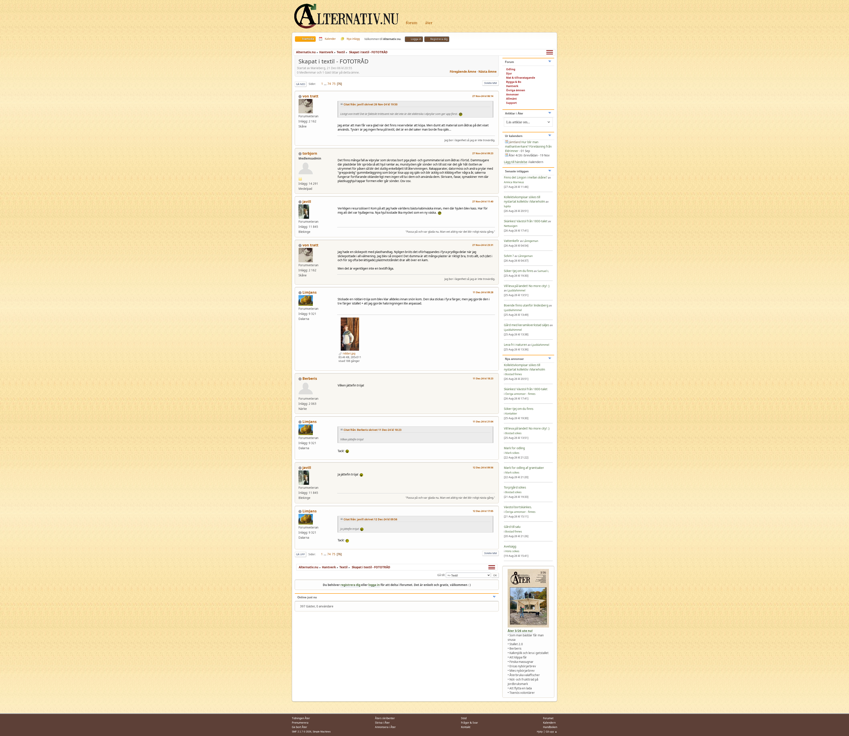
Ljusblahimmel (516, 290)
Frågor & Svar (469, 723)
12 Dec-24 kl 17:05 (483, 511)
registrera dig (350, 585)
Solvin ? (509, 256)
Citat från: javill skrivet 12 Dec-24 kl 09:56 (370, 519)
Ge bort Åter (299, 727)
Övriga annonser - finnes (520, 394)
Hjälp (540, 731)
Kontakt (465, 727)
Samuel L (543, 271)
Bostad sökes (513, 433)
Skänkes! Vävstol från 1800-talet (525, 221)
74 (329, 84)
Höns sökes (512, 551)
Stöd (464, 718)
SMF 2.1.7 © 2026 (301, 731)
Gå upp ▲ (551, 731)
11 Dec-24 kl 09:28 (483, 292)
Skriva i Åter (382, 723)
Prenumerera (300, 723)
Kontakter (511, 413)
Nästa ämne (487, 72)
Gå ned (300, 84)
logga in (374, 585)
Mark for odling (514, 448)
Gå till (440, 575)
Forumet (548, 718)
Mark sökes (512, 453)
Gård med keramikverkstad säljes (526, 325)
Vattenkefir (511, 241)
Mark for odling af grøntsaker (524, 468)
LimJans (309, 292)
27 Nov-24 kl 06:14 (482, 96)
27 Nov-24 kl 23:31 (482, 245)
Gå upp (300, 554)
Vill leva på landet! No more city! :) (526, 286)
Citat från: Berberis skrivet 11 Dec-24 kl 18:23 (373, 430)
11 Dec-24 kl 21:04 (483, 421)
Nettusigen (510, 226)
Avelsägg (510, 546)
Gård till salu (512, 527)
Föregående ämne (463, 72)
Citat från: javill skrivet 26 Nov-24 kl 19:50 (371, 104)
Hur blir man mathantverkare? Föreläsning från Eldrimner (528, 146)
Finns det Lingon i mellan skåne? (525, 177)
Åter (428, 23)
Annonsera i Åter (385, 727)
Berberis (309, 378)
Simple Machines (322, 731)
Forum (411, 23)
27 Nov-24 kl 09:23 (482, 153)
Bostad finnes (513, 374)
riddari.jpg (348, 353)
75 (334, 84)
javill (306, 201)
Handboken (550, 727)
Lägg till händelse (515, 162)
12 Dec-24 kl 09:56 (483, 467)
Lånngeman (531, 241)
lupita (507, 206)
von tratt (310, 96)
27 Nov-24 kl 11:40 (482, 201)
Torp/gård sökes (515, 487)
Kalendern (549, 723)
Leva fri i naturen (515, 345)
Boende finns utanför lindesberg (526, 305)
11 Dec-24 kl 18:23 (483, 378)
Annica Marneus (514, 182)
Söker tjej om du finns (519, 271)
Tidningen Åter (301, 718)
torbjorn (309, 153)
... (325, 84)
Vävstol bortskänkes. (518, 507)
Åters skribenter (385, 718)
